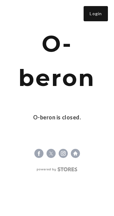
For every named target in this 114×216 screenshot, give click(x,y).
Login (96, 13)
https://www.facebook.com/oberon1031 (38, 153)
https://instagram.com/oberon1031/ (63, 153)
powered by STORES (57, 169)
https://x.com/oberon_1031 (51, 153)
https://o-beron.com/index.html (75, 153)
